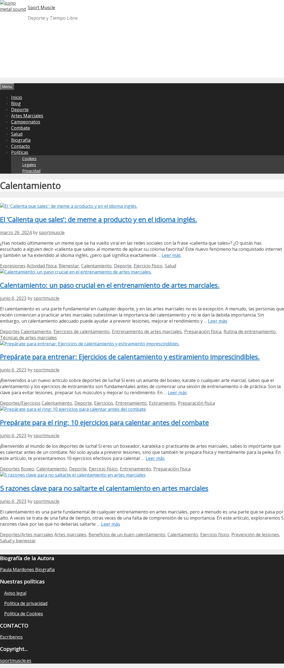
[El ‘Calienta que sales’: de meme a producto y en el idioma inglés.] (68, 206)
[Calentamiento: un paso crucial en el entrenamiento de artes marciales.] (75, 272)
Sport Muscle (41, 7)
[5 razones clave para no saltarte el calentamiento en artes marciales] (73, 475)
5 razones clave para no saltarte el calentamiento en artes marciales (104, 488)
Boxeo (27, 469)
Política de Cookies (23, 614)
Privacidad (31, 170)
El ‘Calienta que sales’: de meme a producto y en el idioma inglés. (98, 219)
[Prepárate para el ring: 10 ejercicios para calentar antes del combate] (73, 409)
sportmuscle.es (15, 660)
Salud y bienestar (18, 541)
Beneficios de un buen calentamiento (126, 535)
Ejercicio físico (148, 266)
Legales (29, 164)
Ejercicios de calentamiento (82, 331)
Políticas (19, 152)
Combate (20, 128)
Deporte (20, 110)
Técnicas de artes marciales (28, 338)
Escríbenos (11, 637)
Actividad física (42, 266)
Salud (16, 134)
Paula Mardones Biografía (27, 569)
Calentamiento (96, 266)
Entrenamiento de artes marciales (147, 331)
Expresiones (13, 266)
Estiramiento (162, 403)
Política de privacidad (25, 603)
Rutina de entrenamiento (250, 331)
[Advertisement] (142, 64)
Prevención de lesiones (255, 535)
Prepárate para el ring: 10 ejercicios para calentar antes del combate (104, 422)
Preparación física (202, 331)
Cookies (29, 158)
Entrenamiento (131, 403)
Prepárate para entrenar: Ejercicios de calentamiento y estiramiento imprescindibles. (130, 356)
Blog (16, 103)
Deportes (10, 331)
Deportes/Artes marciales (26, 535)
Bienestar (69, 266)
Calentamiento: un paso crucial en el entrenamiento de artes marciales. (110, 285)
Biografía (21, 140)
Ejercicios (103, 403)
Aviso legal (15, 593)
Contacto (20, 146)
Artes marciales (70, 535)
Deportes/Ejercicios (20, 403)
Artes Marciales (27, 116)
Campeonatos (25, 122)
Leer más (171, 255)
